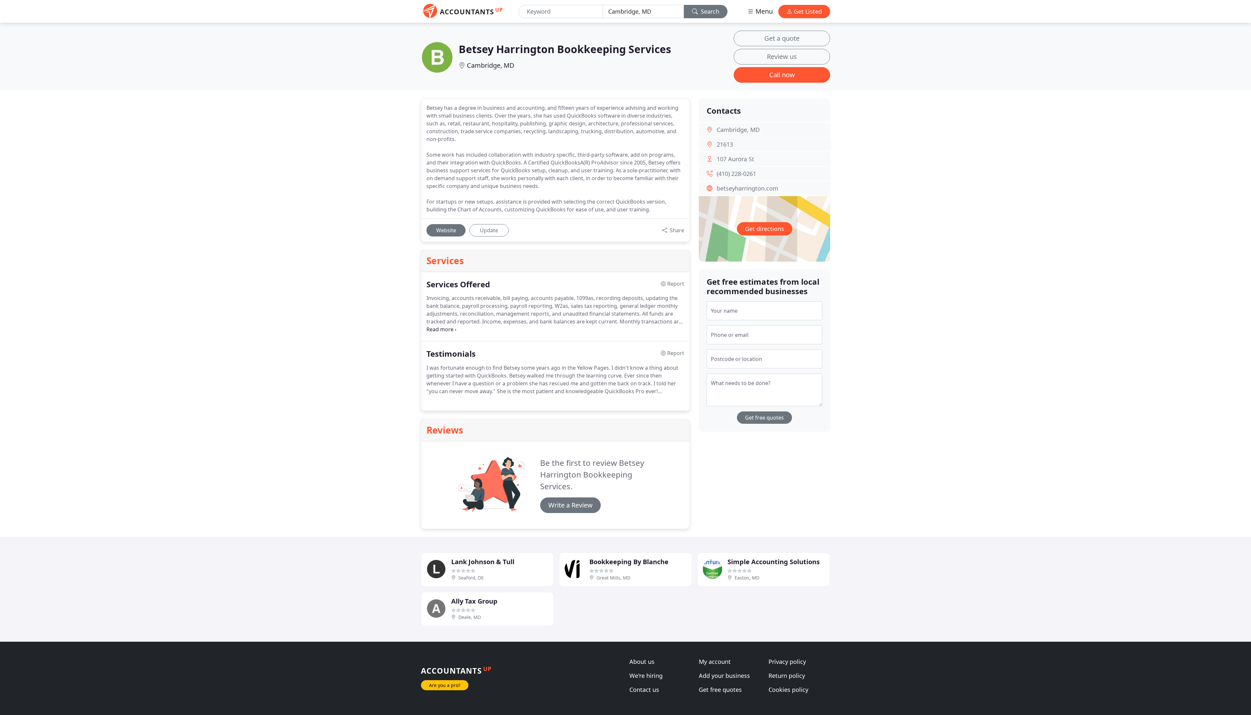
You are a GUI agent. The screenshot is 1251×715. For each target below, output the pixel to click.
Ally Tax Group (474, 601)
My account (715, 661)
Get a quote (781, 38)
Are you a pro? (444, 685)
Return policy (787, 675)
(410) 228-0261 (736, 174)
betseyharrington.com (747, 188)
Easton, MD (747, 578)
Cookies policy (788, 690)
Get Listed (807, 11)
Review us (782, 56)
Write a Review (570, 505)
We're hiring (646, 675)
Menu (763, 11)
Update (489, 230)
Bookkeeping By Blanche (629, 561)
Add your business (724, 675)
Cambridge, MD (490, 65)
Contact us (644, 690)
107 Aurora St (735, 159)
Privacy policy (787, 661)
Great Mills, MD (613, 578)
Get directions (764, 229)
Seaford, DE (471, 578)
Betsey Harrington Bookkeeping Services (565, 49)
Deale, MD (469, 617)
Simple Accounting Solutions (773, 561)
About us (641, 661)
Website (446, 230)
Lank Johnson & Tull (482, 561)
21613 (725, 144)
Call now (782, 74)
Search (709, 11)
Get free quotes (764, 417)
